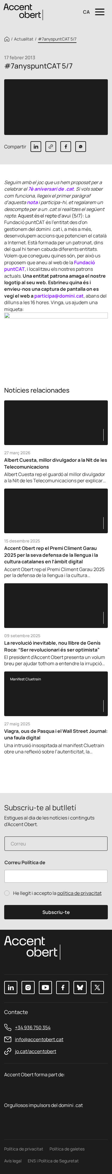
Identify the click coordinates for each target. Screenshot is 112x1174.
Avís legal (13, 1161)
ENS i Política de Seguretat (53, 1161)
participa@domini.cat (59, 296)
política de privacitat (79, 893)
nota (32, 202)
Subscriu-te (56, 912)
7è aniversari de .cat (51, 189)
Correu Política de (24, 862)
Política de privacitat (23, 1149)
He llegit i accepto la (57, 893)
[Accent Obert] (23, 11)
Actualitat (23, 39)
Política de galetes (67, 1149)
